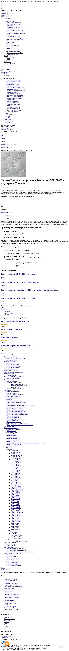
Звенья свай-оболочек (13, 429)
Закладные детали (9, 373)
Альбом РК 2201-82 (16, 455)
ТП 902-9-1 (14, 533)
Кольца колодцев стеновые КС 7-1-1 (14, 329)
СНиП (6, 447)
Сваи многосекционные (14, 444)
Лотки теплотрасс (12, 393)
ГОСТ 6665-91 (15, 476)
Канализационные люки (14, 382)
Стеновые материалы (10, 542)
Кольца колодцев (9, 379)
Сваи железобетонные (10, 428)
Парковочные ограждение (11, 397)
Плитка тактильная (12, 557)
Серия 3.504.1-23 (15, 515)
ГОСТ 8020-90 (15, 480)
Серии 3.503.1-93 (16, 487)
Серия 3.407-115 (15, 503)
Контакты (7, 620)
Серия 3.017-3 (15, 502)
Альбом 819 (14, 450)
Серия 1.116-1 (15, 491)
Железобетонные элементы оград (13, 372)
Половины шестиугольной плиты (17, 423)
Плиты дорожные (9, 403)
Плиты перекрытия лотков (15, 394)
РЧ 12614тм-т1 (15, 485)
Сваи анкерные (11, 435)
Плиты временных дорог (14, 408)
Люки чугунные (15, 387)
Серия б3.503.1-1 (15, 526)
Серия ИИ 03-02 (15, 529)
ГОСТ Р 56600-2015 (16, 483)
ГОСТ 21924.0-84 (16, 465)
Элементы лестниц (9, 560)
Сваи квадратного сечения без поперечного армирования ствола (26, 443)
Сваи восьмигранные (13, 438)
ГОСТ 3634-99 (15, 474)
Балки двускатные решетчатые (16, 358)
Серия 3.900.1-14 (15, 520)
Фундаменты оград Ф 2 (9, 337)
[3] (3, 187)
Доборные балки (12, 360)
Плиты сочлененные (13, 416)
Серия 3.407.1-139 (16, 506)
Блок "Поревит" (12, 544)
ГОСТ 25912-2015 (16, 468)
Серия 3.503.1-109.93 (17, 512)
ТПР (8, 530)
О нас (5, 625)
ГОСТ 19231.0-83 (16, 462)
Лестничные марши (13, 564)
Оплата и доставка (9, 619)
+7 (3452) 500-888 (6, 128)
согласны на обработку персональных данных (32, 648)
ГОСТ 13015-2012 (16, 458)
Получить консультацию (8, 71)
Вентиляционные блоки (11, 369)
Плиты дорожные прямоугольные (17, 413)
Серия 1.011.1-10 (15, 488)
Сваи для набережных (13, 440)
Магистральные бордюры (14, 366)
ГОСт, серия (10, 449)
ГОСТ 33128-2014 (16, 471)
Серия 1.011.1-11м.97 (17, 490)
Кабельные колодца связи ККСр (13, 376)
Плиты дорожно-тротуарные (15, 410)
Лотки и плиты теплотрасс (11, 391)
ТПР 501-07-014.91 (16, 535)
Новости (6, 622)
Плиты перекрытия (9, 426)
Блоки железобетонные (10, 361)
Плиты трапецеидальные (14, 419)
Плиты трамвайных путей (14, 417)
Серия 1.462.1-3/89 (16, 497)
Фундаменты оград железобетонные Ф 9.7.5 (17, 346)
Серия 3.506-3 (15, 517)
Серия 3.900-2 (15, 518)
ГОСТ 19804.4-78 (16, 464)
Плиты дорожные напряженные (16, 411)
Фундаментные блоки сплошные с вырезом (19, 551)
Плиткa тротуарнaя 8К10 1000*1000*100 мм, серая (19, 282)
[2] (2, 187)
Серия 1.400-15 (15, 496)
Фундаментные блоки (10, 547)
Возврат (6, 623)
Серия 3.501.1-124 (16, 509)
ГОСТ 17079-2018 (16, 461)
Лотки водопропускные (11, 390)
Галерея (6, 626)
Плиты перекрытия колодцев (15, 388)
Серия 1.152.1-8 (15, 494)
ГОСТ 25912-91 (15, 470)
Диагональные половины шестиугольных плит (21, 405)
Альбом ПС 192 (15, 453)
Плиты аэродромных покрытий (16, 406)
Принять (62, 647)
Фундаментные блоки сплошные (16, 550)
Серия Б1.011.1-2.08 (16, 523)
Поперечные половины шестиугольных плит (20, 425)
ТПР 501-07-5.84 (15, 536)
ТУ (8, 539)
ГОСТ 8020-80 (15, 479)
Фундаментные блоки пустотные (17, 548)
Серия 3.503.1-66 (15, 514)
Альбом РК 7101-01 (16, 456)
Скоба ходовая (11, 375)
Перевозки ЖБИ (8, 617)
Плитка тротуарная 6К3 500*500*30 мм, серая (18, 298)
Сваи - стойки (11, 434)
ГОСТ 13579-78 (15, 459)
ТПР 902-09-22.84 (16, 538)
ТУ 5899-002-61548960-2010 (19, 541)
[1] (1, 187)
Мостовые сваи (11, 431)
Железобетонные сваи (10, 370)
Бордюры (6, 363)
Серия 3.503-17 (15, 511)
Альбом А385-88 (15, 452)
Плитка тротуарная (6, 212)
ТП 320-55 (14, 532)
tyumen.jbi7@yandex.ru (7, 129)
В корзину (4, 201)
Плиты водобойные (13, 378)
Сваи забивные (11, 441)
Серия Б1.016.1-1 (16, 524)
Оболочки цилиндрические (12, 396)
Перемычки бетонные (13, 400)
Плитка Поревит (12, 556)
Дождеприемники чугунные (19, 384)
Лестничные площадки (14, 565)
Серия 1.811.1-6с (15, 500)
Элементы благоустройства (12, 553)
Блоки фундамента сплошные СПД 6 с (15, 321)
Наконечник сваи (12, 432)
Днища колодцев (12, 381)
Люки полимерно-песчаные (19, 385)
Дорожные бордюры (13, 364)
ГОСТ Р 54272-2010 (16, 482)
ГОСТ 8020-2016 (15, 477)
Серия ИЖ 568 (15, 527)
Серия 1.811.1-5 (15, 499)
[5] (6, 187)
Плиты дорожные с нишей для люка (17, 414)
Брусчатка (10, 554)
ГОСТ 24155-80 (15, 467)
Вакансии (7, 628)
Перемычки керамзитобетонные (16, 402)
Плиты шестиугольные (14, 422)
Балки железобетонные (10, 357)
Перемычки (7, 399)
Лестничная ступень (13, 562)
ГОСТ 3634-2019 (15, 473)
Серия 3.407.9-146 (16, 508)
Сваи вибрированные (13, 437)
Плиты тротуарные (12, 420)
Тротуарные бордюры (13, 367)
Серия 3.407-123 (15, 505)
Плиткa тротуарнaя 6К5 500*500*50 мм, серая (18, 274)
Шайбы (9, 446)
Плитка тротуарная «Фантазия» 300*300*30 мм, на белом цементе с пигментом (30, 290)
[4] (5, 187)
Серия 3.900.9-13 (15, 521)
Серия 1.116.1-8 (15, 493)
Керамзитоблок (11, 545)
